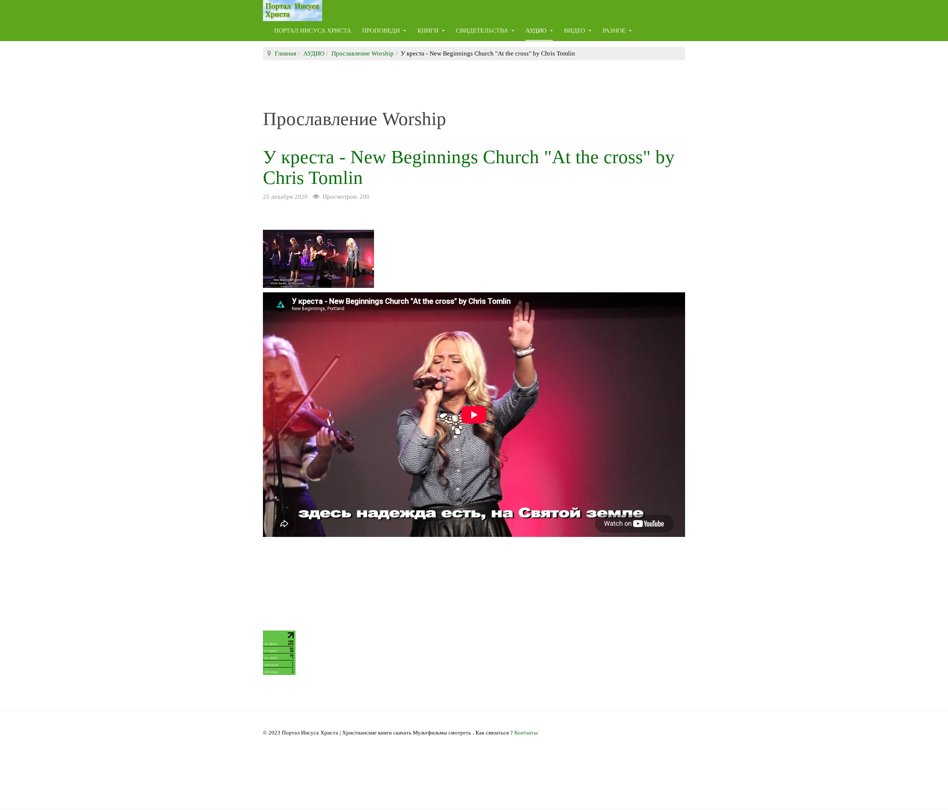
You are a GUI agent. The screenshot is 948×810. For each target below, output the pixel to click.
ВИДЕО (575, 30)
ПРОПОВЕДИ (381, 30)
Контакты (526, 733)
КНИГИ (428, 30)
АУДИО (536, 30)
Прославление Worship (362, 53)
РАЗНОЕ (614, 30)
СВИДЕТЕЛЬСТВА (483, 30)
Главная (285, 53)
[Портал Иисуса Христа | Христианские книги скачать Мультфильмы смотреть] (292, 10)
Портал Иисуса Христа (312, 30)
